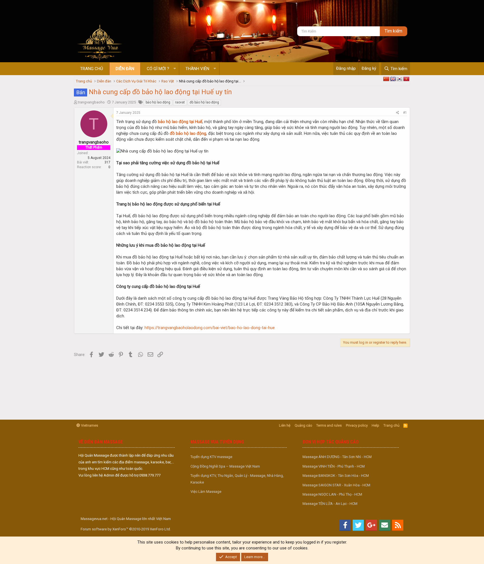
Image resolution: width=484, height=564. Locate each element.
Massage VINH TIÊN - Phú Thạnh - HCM (333, 466)
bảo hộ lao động (158, 102)
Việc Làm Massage (205, 491)
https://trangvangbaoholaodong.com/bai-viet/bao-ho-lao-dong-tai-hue (210, 327)
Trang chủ (91, 68)
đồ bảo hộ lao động (204, 102)
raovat (180, 102)
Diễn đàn (125, 68)
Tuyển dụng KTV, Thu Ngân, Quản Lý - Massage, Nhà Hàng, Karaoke (237, 478)
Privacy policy (357, 425)
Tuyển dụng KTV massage (211, 457)
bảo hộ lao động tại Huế (180, 121)
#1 (405, 113)
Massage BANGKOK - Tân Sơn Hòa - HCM (335, 475)
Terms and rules (329, 425)
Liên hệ (284, 425)
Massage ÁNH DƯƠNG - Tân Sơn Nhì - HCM (337, 457)
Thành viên (197, 68)
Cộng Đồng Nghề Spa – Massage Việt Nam (225, 466)
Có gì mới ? (158, 68)
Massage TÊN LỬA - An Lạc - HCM (329, 503)
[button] (174, 69)
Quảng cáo (303, 425)
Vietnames (89, 425)
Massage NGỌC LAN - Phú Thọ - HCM (332, 494)
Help (375, 425)
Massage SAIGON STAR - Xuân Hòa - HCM (336, 485)
